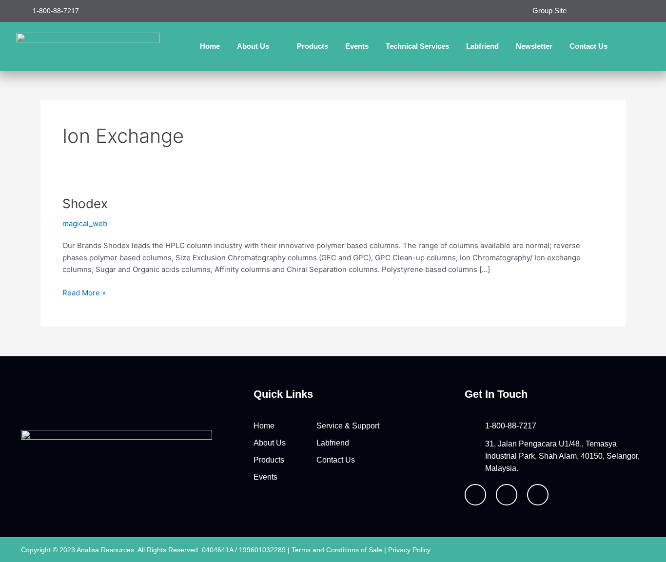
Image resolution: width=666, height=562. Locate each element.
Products (312, 46)
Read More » (84, 292)
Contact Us (588, 46)
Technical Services (417, 46)
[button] (640, 46)
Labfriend (482, 46)
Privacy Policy (409, 550)
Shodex (85, 203)
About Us (253, 46)
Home (210, 46)
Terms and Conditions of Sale (337, 550)
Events (357, 46)
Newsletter (534, 46)
